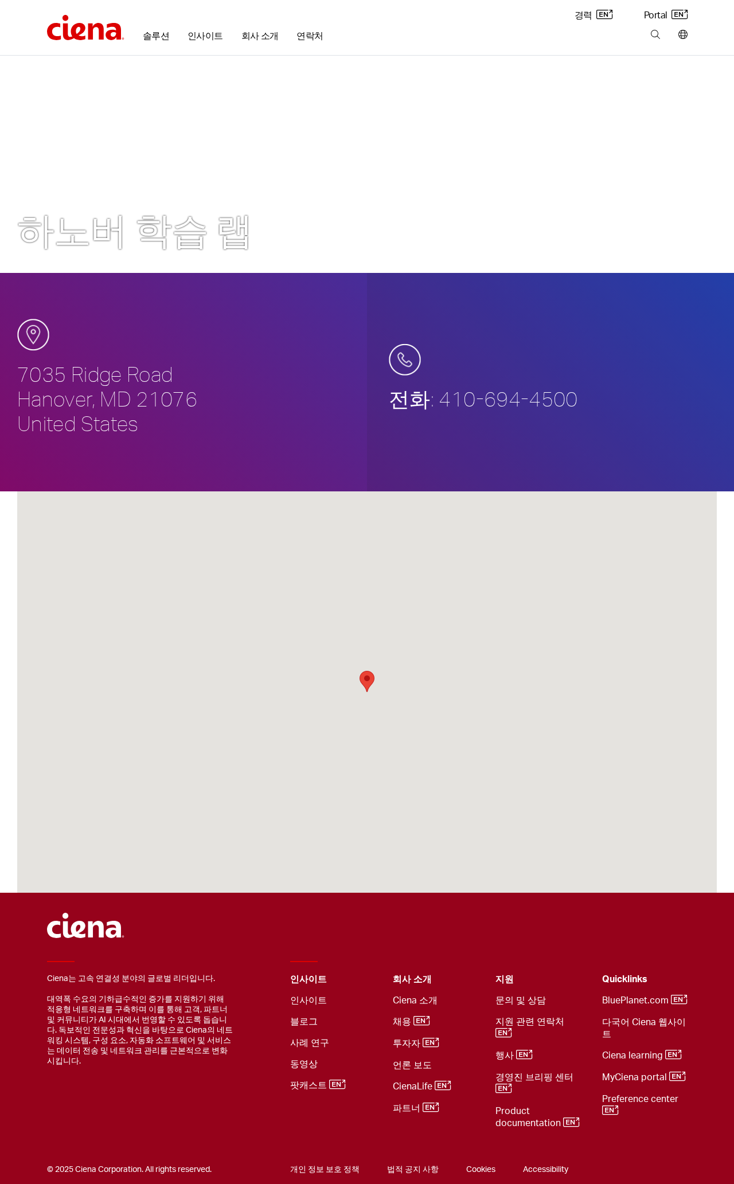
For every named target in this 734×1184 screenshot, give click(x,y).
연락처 (309, 36)
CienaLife (414, 1086)
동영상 (304, 1064)
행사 (505, 1055)
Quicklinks (624, 979)
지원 (504, 979)
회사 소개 (260, 36)
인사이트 (205, 36)
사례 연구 (309, 1043)
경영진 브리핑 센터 (535, 1077)
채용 (403, 1021)
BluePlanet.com (636, 1000)
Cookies (480, 1170)
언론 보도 (412, 1065)
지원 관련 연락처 (531, 1021)
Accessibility (545, 1170)
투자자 (408, 1043)
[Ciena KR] (85, 23)
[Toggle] (366, 980)
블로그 (304, 1021)
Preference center (641, 1099)
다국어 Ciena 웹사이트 (644, 1028)
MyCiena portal (635, 1077)
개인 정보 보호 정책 (325, 1170)
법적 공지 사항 (413, 1170)
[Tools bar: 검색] (655, 35)
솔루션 (156, 36)
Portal (656, 15)
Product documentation (529, 1117)
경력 (584, 15)
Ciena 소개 (415, 1000)
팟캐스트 (309, 1085)
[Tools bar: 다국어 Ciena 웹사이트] (680, 35)
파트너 (408, 1108)
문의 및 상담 (520, 1000)
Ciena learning (633, 1055)
